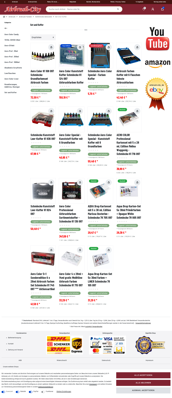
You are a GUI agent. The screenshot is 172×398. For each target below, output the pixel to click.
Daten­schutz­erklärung (45, 387)
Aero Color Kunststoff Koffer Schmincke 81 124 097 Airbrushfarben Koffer (71, 76)
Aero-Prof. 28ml (11, 51)
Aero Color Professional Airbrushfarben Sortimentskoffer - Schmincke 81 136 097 (71, 213)
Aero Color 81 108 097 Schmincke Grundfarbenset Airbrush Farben (42, 76)
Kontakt (10, 344)
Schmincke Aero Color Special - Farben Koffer (100, 74)
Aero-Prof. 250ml (12, 56)
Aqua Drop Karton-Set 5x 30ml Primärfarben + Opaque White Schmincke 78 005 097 (129, 211)
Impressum (149, 360)
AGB (20, 360)
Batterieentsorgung (14, 338)
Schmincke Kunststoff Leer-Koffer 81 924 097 (43, 210)
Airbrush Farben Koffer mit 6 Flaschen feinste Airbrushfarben (128, 76)
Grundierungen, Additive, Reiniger (12, 85)
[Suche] (118, 9)
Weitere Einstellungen (64, 391)
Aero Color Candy (12, 34)
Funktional (49, 391)
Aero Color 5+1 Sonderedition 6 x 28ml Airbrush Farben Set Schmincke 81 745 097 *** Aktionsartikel (43, 281)
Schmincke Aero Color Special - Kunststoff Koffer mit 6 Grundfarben (100, 140)
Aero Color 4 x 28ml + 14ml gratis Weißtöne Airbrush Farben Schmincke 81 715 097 (71, 279)
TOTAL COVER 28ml (12, 40)
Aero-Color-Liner (12, 78)
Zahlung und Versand (15, 350)
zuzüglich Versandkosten (93, 326)
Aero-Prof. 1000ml (12, 62)
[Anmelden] (153, 9)
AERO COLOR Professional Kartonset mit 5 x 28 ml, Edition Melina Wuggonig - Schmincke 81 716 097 (128, 144)
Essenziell (9, 391)
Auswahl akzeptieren (143, 390)
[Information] (5, 1)
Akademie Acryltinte (13, 67)
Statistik (23, 391)
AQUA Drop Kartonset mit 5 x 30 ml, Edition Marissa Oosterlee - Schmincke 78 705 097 (100, 211)
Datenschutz (106, 360)
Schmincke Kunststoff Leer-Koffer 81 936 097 (43, 136)
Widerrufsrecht (62, 360)
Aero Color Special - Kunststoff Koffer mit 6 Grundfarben (71, 138)
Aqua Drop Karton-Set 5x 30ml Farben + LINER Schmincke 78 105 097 (100, 279)
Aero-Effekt (9, 45)
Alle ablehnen (143, 383)
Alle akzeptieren (143, 375)
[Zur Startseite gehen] (4, 17)
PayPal (35, 391)
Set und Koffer (11, 92)
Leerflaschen (10, 73)
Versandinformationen (143, 323)
